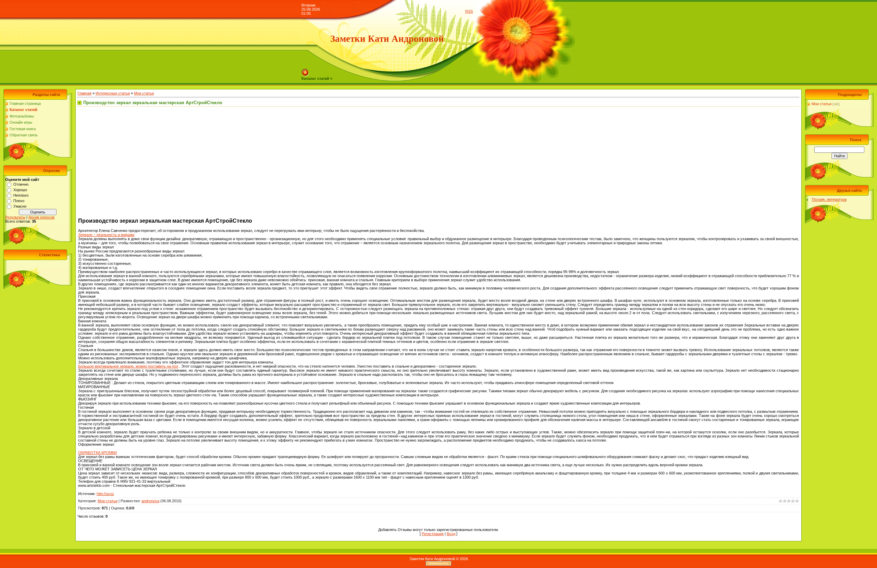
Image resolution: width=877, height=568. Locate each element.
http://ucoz (105, 494)
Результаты (15, 217)
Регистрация (433, 534)
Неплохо (20, 195)
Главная (84, 93)
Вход (451, 534)
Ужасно (19, 206)
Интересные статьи (113, 93)
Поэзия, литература (829, 199)
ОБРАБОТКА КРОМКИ (97, 452)
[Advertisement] (135, 163)
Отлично (20, 184)
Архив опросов (41, 217)
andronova (150, 501)
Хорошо (20, 190)
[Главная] (305, 71)
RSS (469, 11)
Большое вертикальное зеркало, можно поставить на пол (128, 366)
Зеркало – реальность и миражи (106, 235)
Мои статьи (144, 93)
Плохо (18, 201)
